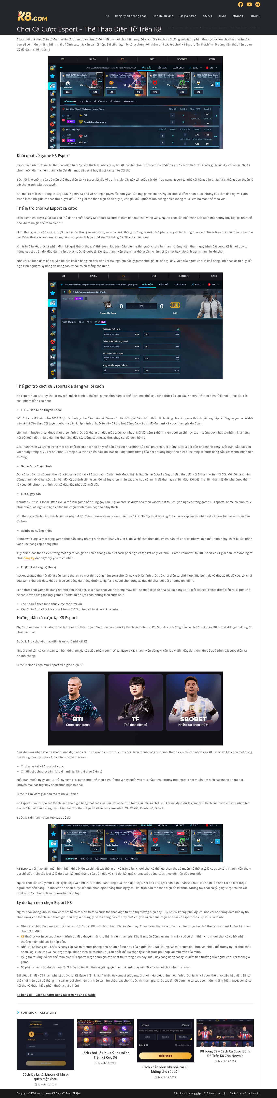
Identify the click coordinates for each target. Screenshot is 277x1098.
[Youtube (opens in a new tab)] (249, 4)
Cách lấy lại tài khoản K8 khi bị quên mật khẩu (46, 1076)
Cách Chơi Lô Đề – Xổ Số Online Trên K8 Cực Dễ (105, 1055)
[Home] (169, 27)
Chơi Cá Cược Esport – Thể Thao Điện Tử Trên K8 (231, 27)
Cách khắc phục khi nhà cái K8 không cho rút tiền (165, 1069)
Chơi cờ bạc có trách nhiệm (245, 1093)
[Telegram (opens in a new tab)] (257, 4)
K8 (22, 936)
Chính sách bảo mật (215, 1093)
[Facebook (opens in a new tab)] (241, 4)
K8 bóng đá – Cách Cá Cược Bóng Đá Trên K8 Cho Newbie (225, 1053)
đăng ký (29, 558)
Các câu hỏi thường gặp (187, 1093)
